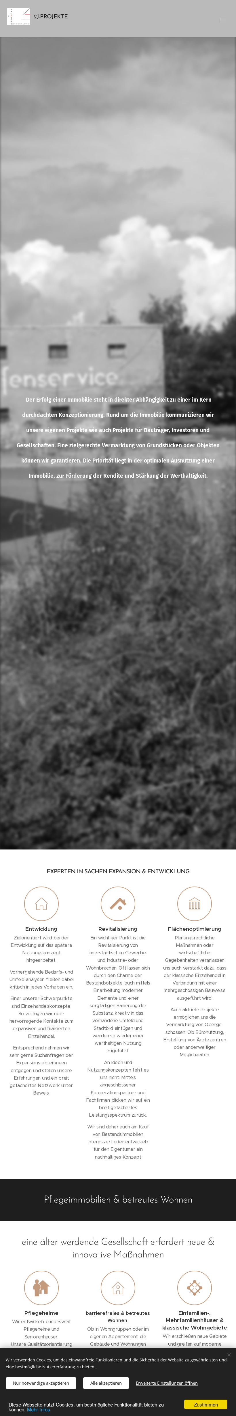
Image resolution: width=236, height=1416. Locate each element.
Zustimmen (206, 1404)
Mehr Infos (38, 1409)
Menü (223, 18)
